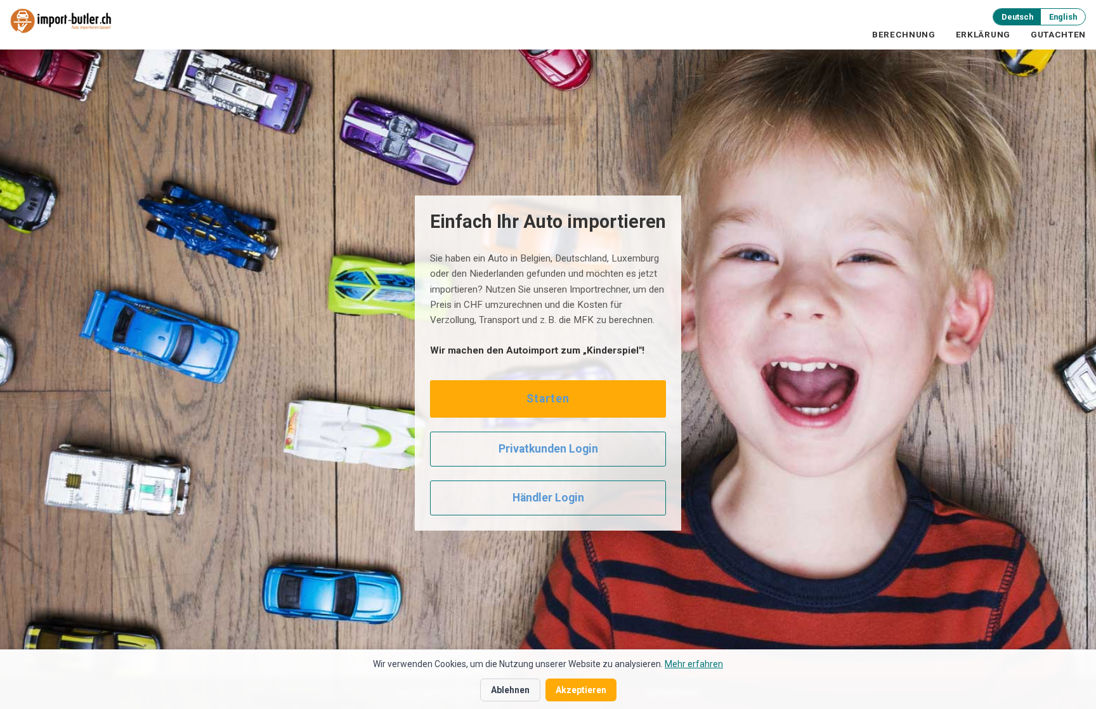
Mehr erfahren (694, 664)
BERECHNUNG (904, 34)
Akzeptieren (581, 690)
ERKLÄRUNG (983, 34)
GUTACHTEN (1058, 34)
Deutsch (1017, 17)
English (1063, 17)
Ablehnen (510, 690)
